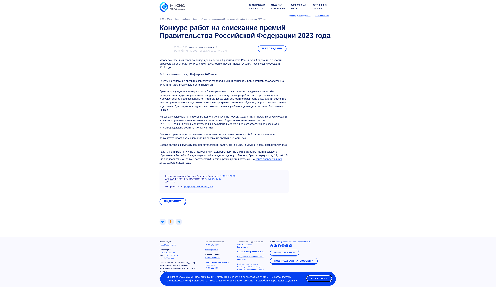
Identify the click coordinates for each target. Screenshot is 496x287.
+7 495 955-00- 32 (167, 253)
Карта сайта (242, 247)
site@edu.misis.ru (244, 244)
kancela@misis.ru (167, 258)
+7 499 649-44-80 (212, 245)
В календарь (272, 48)
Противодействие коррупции (249, 267)
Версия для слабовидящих (300, 16)
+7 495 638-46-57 (212, 268)
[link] (163, 222)
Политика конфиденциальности (250, 269)
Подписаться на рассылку (293, 261)
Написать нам (284, 252)
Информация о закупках (247, 264)
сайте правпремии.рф (268, 159)
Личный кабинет (322, 16)
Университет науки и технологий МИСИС (293, 242)
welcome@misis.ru (212, 257)
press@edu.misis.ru (168, 245)
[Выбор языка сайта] (334, 15)
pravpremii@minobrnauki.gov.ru (198, 186)
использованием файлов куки (186, 280)
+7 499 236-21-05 (172, 255)
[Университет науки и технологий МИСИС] (172, 6)
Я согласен (319, 278)
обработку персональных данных (277, 280)
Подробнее (173, 201)
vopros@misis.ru (211, 250)
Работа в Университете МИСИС (250, 252)
